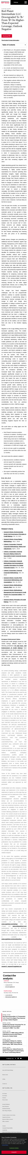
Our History (4, 1095)
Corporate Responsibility (7, 1128)
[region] (14, 1144)
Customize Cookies (14, 1148)
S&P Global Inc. (7, 1088)
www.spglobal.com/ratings (9, 924)
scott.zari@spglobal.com (10, 986)
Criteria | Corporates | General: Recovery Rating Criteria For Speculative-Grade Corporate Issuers (15, 554)
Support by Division (6, 1117)
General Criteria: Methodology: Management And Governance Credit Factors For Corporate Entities (15, 592)
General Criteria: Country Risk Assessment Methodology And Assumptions (13, 580)
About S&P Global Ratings (7, 1070)
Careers (4, 1125)
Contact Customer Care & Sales (8, 1115)
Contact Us (4, 1083)
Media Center (5, 1074)
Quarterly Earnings (6, 1108)
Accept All (14, 1152)
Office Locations (5, 1121)
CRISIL (3, 1079)
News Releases (5, 1106)
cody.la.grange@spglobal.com (11, 997)
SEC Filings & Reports (6, 1110)
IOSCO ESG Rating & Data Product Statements (11, 1132)
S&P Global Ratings (9, 1064)
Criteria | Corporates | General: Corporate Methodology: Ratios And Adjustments (15, 546)
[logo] (5, 2)
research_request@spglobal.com (11, 966)
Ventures (4, 1097)
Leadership (4, 1130)
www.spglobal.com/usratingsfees (11, 939)
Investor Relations (6, 1104)
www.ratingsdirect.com (20, 926)
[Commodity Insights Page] (16, 1058)
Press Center (5, 1099)
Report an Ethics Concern (7, 1119)
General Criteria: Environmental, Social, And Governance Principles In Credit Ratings (15, 534)
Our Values (4, 1093)
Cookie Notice (5, 1145)
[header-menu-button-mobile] (25, 2)
